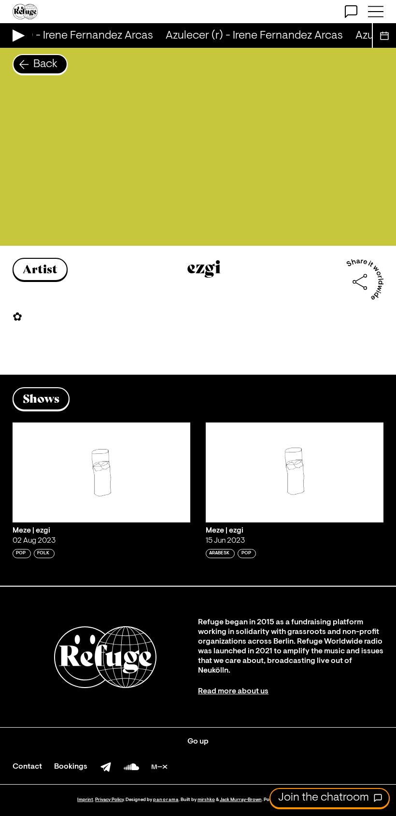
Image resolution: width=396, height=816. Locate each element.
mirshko (206, 800)
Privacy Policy (109, 800)
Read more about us (233, 691)
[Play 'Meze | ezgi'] (101, 472)
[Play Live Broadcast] (16, 35)
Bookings (70, 767)
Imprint (85, 800)
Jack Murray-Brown (241, 800)
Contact (27, 767)
